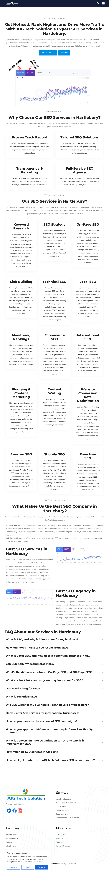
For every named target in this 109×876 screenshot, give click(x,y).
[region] (27, 860)
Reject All (27, 867)
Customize (13, 867)
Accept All (41, 867)
